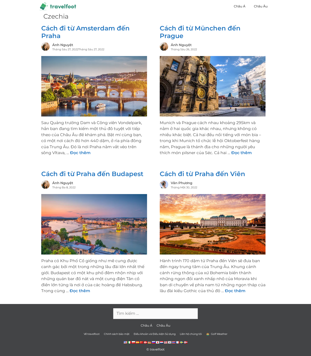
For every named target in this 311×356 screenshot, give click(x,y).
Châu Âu (261, 6)
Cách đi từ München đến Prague (200, 32)
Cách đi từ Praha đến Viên (202, 174)
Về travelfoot (92, 333)
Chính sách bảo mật (116, 333)
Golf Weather (218, 333)
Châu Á (239, 6)
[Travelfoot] (59, 6)
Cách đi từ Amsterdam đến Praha (85, 32)
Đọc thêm (80, 152)
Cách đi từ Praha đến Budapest (92, 174)
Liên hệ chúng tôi (191, 333)
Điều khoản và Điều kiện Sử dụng (155, 333)
